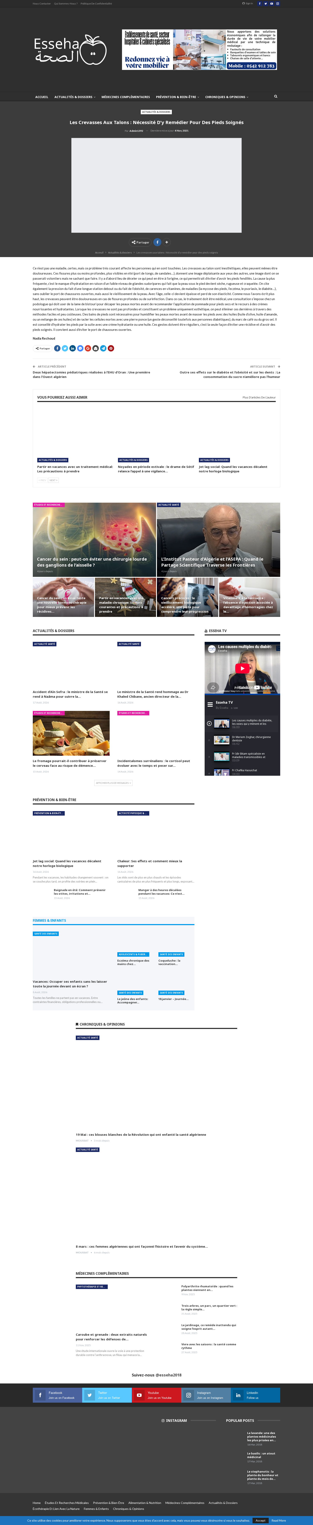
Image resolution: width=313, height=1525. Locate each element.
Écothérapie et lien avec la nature (56, 1509)
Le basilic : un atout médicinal (261, 1455)
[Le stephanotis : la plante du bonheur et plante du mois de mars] (235, 1476)
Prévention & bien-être (176, 97)
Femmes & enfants (96, 1509)
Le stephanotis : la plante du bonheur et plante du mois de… (262, 1475)
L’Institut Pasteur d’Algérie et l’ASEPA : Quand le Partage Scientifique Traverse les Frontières (212, 562)
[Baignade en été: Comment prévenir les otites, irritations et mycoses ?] (42, 895)
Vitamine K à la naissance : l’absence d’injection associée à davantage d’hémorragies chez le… (248, 604)
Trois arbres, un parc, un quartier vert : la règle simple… (209, 1307)
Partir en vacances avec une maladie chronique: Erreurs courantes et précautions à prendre (121, 604)
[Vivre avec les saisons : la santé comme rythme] (169, 1349)
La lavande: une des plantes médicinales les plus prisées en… (261, 1436)
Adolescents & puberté (133, 954)
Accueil (41, 97)
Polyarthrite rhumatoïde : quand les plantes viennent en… (207, 1288)
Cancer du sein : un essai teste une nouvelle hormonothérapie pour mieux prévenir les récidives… (61, 604)
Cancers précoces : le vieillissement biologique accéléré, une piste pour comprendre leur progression (184, 604)
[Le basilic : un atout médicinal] (235, 1458)
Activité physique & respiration (134, 813)
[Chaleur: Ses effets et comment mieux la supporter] (155, 833)
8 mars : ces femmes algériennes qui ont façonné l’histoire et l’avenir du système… (142, 1246)
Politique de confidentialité (96, 3)
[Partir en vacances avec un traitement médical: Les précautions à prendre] (75, 435)
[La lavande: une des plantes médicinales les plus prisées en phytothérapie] (235, 1438)
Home (37, 1503)
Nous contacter (42, 3)
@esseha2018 (168, 1374)
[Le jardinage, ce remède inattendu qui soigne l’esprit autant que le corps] (169, 1330)
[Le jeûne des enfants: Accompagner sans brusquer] (135, 982)
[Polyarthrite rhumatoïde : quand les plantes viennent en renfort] (169, 1291)
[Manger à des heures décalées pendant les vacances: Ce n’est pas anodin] (126, 895)
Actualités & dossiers (73, 97)
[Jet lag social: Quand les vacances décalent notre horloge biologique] (237, 435)
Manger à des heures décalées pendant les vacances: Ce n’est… (161, 892)
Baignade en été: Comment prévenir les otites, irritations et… (80, 892)
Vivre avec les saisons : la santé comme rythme (208, 1346)
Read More (278, 1520)
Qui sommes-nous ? (66, 3)
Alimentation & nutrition (144, 1503)
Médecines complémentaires (126, 97)
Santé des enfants (45, 933)
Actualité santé (168, 504)
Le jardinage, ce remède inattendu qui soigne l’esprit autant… (208, 1327)
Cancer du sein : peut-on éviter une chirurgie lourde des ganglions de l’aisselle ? (92, 562)
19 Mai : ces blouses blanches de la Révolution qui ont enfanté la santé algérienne (141, 1134)
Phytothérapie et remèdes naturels (92, 1286)
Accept (261, 1520)
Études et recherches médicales (49, 504)
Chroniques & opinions (225, 97)
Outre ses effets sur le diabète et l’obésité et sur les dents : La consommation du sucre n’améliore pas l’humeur (230, 374)
